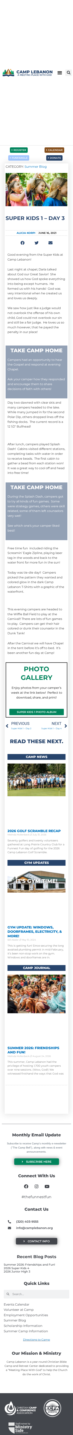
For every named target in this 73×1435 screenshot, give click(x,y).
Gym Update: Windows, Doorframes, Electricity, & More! (34, 931)
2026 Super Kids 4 (16, 1268)
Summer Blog (36, 166)
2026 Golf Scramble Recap (34, 831)
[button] (59, 72)
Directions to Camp (36, 1339)
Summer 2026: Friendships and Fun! (29, 1264)
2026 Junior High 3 (17, 1271)
